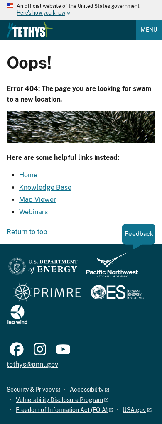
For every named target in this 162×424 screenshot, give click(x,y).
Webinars (33, 212)
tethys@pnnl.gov (32, 364)
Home (28, 175)
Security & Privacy (31, 389)
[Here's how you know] (81, 10)
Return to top (27, 232)
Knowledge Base (45, 187)
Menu (149, 30)
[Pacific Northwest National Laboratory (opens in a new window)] (108, 269)
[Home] (30, 29)
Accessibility (86, 389)
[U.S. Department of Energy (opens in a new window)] (43, 269)
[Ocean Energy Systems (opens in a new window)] (118, 293)
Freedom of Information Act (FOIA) (62, 410)
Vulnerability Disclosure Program (59, 400)
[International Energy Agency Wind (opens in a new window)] (17, 315)
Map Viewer (37, 199)
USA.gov (134, 410)
